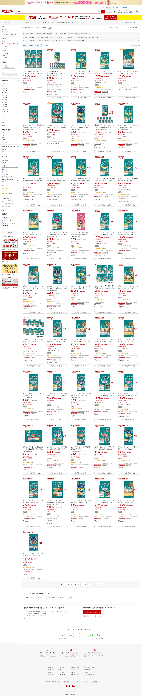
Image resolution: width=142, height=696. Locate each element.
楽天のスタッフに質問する (92, 612)
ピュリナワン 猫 (27, 598)
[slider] (1, 69)
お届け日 (4, 169)
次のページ (98, 584)
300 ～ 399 (4, 93)
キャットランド (29, 92)
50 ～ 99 (4, 86)
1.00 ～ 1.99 (5, 109)
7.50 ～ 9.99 (5, 118)
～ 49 (3, 83)
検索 (10, 75)
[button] (135, 7)
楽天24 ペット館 (53, 94)
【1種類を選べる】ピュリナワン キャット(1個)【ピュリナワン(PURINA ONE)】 (57, 73)
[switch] (17, 180)
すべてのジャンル (5, 22)
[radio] (2, 29)
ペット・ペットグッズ (18, 22)
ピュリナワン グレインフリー (57, 598)
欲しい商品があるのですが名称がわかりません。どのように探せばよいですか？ (46, 611)
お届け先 (4, 163)
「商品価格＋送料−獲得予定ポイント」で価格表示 (34, 27)
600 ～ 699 (4, 100)
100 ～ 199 (4, 88)
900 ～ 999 (4, 106)
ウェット (4, 149)
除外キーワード (6, 225)
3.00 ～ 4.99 (5, 113)
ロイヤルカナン (40, 598)
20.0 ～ (3, 123)
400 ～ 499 (4, 95)
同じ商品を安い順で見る (57, 98)
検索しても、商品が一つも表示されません (37, 616)
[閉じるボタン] (138, 33)
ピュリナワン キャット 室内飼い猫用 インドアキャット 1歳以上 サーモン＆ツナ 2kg (57, 127)
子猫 (3, 135)
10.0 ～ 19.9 (5, 120)
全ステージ (4, 142)
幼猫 (3, 133)
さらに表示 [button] (5, 57)
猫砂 (71, 598)
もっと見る (27, 619)
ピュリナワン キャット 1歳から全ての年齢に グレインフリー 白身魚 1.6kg (128, 73)
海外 (7, 160)
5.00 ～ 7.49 (5, 116)
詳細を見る (81, 41)
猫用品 (27, 22)
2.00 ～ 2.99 (5, 111)
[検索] (103, 11)
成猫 (3, 137)
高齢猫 (3, 140)
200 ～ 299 (4, 90)
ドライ (3, 152)
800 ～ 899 (4, 104)
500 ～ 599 (4, 97)
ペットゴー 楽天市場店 (126, 89)
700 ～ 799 (4, 102)
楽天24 (27, 148)
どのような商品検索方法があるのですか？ (37, 613)
